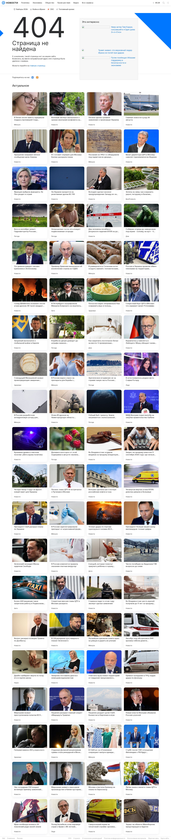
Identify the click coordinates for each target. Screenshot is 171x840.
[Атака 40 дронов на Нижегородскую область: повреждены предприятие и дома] (66, 407)
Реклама (20, 838)
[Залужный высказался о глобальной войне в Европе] (29, 332)
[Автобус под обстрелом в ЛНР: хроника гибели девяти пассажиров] (141, 630)
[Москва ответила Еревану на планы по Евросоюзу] (104, 779)
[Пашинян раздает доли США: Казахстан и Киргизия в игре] (104, 704)
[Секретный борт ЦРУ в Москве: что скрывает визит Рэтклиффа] (141, 295)
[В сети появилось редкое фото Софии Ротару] (141, 370)
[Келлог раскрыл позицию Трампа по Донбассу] (29, 630)
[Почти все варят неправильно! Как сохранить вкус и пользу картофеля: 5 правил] (104, 295)
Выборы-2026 (22, 9)
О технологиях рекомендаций (92, 838)
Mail (3, 838)
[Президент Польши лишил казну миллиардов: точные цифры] (141, 518)
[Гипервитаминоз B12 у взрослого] (29, 742)
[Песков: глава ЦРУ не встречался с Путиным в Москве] (66, 481)
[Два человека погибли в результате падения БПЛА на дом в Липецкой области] (104, 221)
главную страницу (37, 66)
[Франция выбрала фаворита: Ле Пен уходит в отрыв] (29, 184)
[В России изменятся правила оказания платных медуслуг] (66, 556)
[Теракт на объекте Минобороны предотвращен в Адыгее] (141, 816)
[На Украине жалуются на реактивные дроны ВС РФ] (66, 184)
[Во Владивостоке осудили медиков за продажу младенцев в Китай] (104, 444)
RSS (69, 838)
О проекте (76, 838)
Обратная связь (153, 838)
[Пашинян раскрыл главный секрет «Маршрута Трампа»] (66, 704)
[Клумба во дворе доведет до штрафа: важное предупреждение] (66, 332)
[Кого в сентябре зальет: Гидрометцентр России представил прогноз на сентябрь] (29, 221)
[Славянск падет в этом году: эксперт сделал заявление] (104, 593)
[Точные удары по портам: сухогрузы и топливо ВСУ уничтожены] (104, 518)
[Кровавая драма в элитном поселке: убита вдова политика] (29, 444)
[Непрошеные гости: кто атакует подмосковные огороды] (66, 221)
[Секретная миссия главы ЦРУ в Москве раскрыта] (66, 593)
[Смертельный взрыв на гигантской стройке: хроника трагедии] (104, 816)
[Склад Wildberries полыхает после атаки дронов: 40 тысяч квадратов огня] (29, 295)
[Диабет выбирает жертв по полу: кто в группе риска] (29, 667)
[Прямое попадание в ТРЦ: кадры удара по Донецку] (141, 667)
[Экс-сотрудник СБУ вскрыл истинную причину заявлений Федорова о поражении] (29, 779)
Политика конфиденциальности (114, 838)
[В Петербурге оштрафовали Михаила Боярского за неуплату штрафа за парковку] (66, 295)
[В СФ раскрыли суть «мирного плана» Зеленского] (66, 630)
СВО (52, 9)
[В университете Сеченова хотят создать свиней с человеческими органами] (104, 258)
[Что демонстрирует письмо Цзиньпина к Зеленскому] (29, 258)
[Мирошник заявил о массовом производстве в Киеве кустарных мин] (66, 779)
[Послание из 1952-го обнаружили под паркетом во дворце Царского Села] (104, 146)
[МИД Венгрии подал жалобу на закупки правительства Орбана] (141, 407)
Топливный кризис (67, 9)
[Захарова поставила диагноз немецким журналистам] (66, 667)
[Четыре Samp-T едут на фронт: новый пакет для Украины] (29, 481)
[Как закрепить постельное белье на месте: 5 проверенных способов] (104, 332)
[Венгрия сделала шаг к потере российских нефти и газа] (104, 481)
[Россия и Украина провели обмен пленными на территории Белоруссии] (141, 258)
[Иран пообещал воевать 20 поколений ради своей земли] (29, 816)
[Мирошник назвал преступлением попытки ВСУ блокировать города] (29, 704)
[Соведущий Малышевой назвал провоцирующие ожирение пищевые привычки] (29, 370)
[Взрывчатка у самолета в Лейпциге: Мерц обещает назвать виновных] (141, 332)
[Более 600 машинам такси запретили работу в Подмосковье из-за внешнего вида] (29, 593)
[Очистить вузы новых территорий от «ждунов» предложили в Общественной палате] (104, 667)
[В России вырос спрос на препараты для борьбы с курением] (66, 370)
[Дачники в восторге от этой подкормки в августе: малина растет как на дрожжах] (66, 444)
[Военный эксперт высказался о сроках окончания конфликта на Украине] (66, 109)
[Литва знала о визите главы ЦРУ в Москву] (141, 779)
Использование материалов (136, 838)
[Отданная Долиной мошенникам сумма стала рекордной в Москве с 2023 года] (66, 742)
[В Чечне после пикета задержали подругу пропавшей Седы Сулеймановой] (29, 109)
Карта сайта (165, 838)
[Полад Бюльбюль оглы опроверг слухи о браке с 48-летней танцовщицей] (66, 816)
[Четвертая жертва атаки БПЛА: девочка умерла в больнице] (141, 481)
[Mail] (3, 3)
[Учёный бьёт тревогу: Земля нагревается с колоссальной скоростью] (104, 407)
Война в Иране (39, 9)
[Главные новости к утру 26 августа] (141, 109)
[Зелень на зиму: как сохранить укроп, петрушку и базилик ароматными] (141, 184)
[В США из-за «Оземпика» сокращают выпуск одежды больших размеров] (104, 742)
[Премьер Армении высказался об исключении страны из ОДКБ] (66, 258)
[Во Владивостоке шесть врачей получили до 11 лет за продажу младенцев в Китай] (141, 593)
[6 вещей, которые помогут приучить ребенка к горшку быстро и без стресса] (104, 556)
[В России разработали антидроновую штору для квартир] (29, 407)
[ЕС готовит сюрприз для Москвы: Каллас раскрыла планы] (66, 146)
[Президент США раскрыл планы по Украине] (29, 518)
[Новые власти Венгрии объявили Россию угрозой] (141, 704)
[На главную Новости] (11, 3)
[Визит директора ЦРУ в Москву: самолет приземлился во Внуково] (141, 146)
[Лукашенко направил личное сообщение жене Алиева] (29, 146)
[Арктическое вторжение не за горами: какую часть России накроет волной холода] (104, 370)
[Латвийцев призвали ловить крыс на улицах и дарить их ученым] (104, 630)
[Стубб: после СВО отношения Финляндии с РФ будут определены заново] (141, 742)
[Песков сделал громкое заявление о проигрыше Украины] (104, 109)
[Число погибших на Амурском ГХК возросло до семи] (141, 556)
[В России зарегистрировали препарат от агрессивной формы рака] (66, 518)
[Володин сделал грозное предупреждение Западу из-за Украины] (104, 184)
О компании (11, 838)
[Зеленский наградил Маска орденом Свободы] (29, 556)
